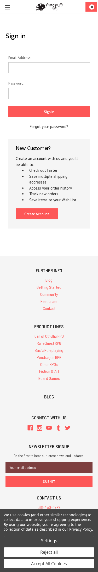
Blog (49, 279)
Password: (16, 83)
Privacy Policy (80, 529)
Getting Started (49, 287)
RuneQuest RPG (49, 343)
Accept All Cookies (49, 564)
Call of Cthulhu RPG (49, 336)
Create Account (36, 214)
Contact (49, 308)
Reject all (49, 552)
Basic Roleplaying (49, 350)
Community (49, 294)
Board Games (49, 378)
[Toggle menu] (7, 7)
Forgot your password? (49, 126)
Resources (49, 301)
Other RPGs (49, 364)
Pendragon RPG (49, 357)
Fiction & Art (49, 371)
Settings (49, 540)
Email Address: (19, 57)
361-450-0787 (49, 507)
